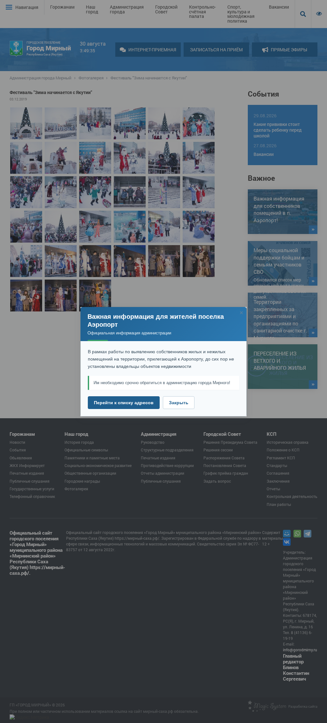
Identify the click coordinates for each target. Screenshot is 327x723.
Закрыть (178, 402)
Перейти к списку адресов (124, 402)
